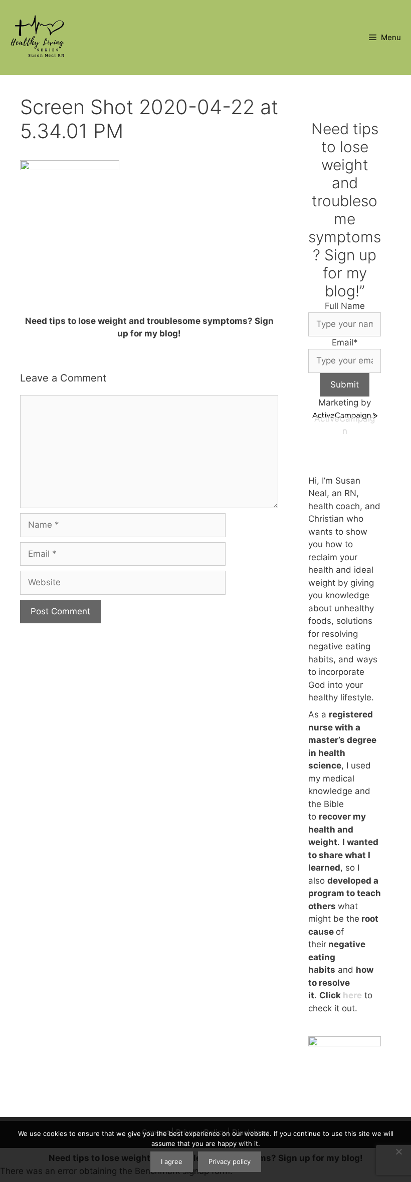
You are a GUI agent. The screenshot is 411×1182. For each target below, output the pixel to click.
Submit (344, 384)
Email (345, 342)
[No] (398, 1151)
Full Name (345, 306)
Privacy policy (230, 1161)
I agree (171, 1161)
